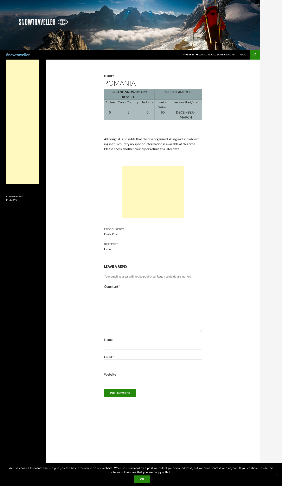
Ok (142, 479)
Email (109, 357)
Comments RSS (14, 196)
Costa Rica (114, 231)
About (244, 54)
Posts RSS (11, 200)
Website (110, 374)
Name (109, 339)
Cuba (111, 246)
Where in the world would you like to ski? (209, 54)
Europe (109, 76)
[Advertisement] (153, 192)
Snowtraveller (18, 54)
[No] (277, 474)
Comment (112, 286)
